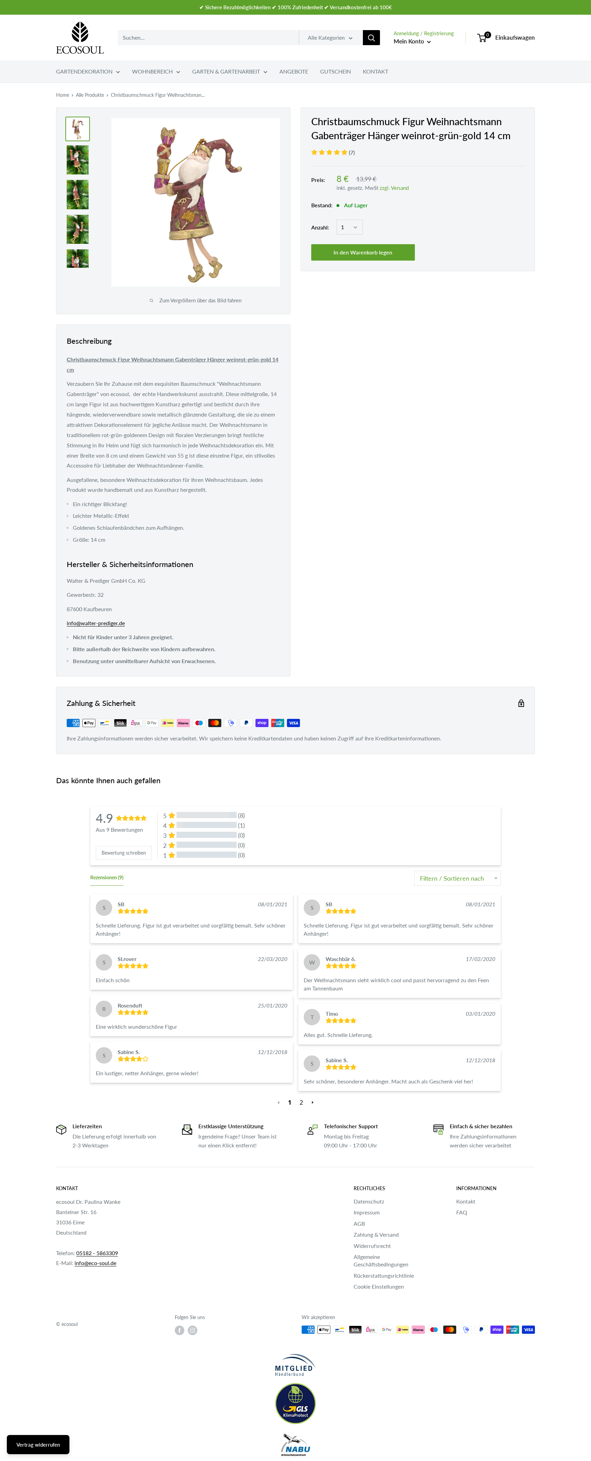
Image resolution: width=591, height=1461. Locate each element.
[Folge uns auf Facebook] (179, 1330)
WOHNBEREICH (152, 71)
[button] (279, 1102)
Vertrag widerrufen (38, 1445)
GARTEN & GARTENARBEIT (226, 71)
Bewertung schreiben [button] (124, 853)
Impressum (367, 1212)
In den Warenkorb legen (362, 252)
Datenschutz (369, 1201)
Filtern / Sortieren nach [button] (452, 878)
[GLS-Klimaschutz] (295, 1403)
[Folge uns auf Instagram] (192, 1330)
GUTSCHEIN (335, 71)
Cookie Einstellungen (379, 1286)
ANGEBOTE (293, 71)
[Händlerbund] (295, 1364)
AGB (359, 1223)
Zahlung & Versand (376, 1234)
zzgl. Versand (394, 188)
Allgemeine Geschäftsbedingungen (381, 1260)
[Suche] (371, 37)
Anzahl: (320, 227)
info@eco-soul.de (95, 1263)
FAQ (461, 1212)
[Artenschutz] (295, 1445)
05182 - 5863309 (97, 1253)
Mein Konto (409, 41)
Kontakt (465, 1201)
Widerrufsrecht (372, 1245)
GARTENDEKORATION (84, 71)
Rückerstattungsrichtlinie (384, 1275)
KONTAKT (375, 71)
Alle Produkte (90, 95)
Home (62, 95)
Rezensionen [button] (106, 877)
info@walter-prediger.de (96, 623)
